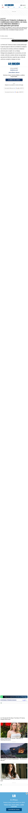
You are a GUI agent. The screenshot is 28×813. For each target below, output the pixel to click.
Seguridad (3, 18)
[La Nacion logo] (9, 5)
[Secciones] (2, 5)
